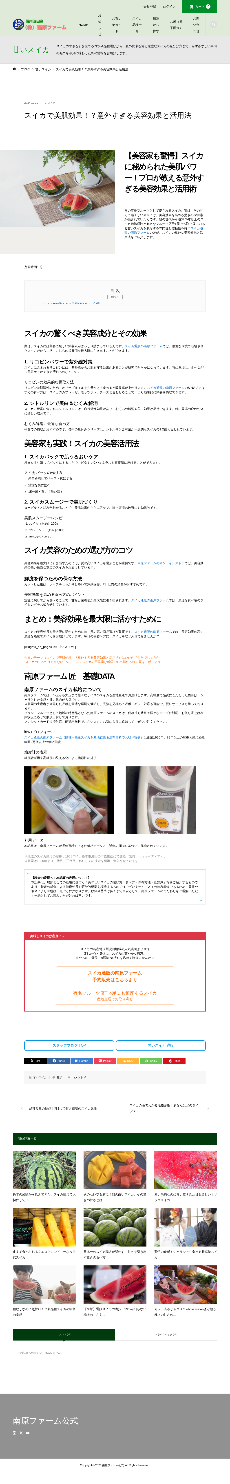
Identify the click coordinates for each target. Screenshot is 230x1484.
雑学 (59, 1077)
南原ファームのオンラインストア (161, 563)
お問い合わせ (196, 25)
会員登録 (150, 6)
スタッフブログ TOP (69, 1045)
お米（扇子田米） (176, 25)
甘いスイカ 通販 (161, 1045)
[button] (115, 986)
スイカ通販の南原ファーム (144, 346)
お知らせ (99, 24)
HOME (83, 25)
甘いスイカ (49, 102)
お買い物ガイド (117, 25)
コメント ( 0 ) (63, 1334)
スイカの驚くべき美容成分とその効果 (71, 304)
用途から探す (156, 25)
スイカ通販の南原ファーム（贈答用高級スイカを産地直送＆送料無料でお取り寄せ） (84, 737)
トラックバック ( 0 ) (166, 1334)
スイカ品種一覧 (137, 25)
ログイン (169, 6)
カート (202, 6)
